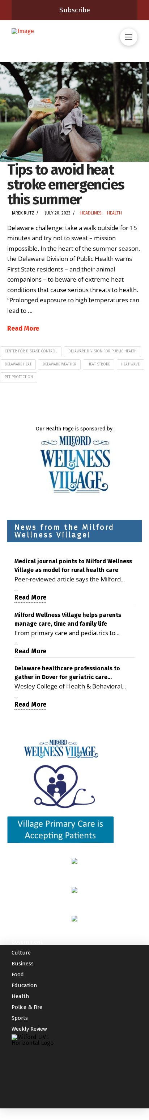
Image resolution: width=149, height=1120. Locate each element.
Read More (23, 328)
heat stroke (99, 364)
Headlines (91, 213)
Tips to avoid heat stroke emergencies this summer (65, 184)
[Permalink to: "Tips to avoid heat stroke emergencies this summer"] (74, 112)
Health (114, 213)
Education (24, 985)
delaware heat (18, 364)
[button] (128, 37)
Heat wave (130, 364)
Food (18, 974)
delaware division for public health (102, 351)
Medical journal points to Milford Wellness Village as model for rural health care (73, 565)
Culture (21, 952)
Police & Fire (27, 1007)
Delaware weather (59, 364)
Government (27, 942)
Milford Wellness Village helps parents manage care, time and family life (67, 619)
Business (23, 963)
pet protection (19, 377)
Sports (20, 1018)
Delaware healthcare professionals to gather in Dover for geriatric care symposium (67, 673)
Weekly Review (29, 1029)
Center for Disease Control (31, 351)
